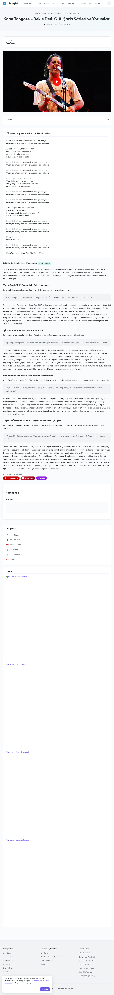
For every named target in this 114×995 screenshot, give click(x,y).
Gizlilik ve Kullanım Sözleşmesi (52, 957)
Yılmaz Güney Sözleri (86, 968)
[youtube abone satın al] (57, 618)
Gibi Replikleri (84, 964)
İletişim (43, 964)
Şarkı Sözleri (29, 3)
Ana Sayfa (39, 13)
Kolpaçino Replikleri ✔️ (87, 976)
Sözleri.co (55, 988)
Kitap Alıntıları (86, 3)
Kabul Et (45, 989)
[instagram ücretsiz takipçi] (57, 794)
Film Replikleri (43, 3)
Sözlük (98, 3)
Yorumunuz (12, 499)
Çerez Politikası (46, 960)
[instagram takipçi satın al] (57, 706)
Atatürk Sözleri (58, 3)
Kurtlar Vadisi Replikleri (87, 961)
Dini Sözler (72, 3)
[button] (57, 81)
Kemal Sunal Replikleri (87, 957)
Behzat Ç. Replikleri (86, 972)
